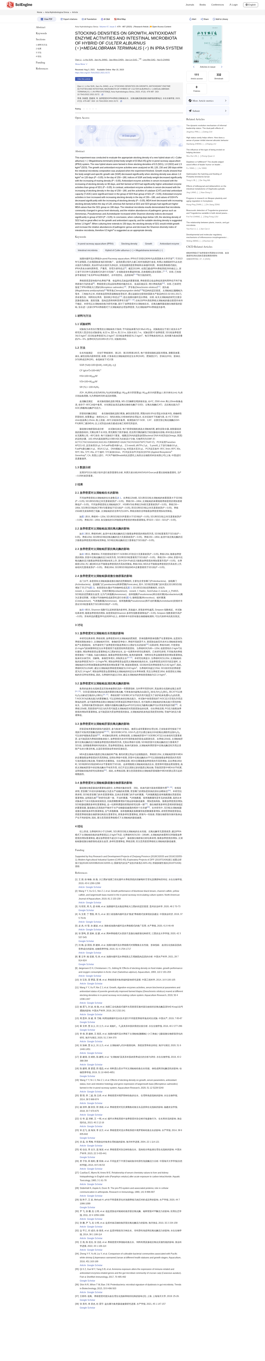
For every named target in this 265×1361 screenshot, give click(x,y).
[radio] (84, 108)
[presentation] (149, 692)
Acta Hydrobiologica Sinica (86, 26)
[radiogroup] (90, 108)
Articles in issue (207, 67)
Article (82, 887)
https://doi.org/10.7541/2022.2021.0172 (92, 73)
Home (39, 12)
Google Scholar (93, 887)
